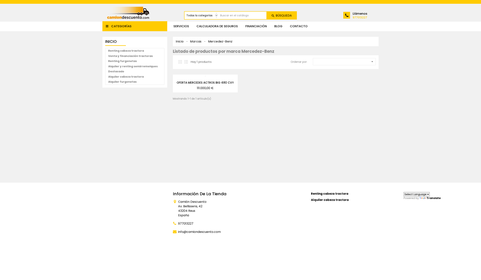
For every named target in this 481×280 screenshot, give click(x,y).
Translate (434, 198)
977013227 (360, 17)
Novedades (255, 224)
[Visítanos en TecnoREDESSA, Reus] (132, 133)
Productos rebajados (262, 216)
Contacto (299, 26)
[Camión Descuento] (135, 194)
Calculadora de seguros (217, 26)
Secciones (253, 194)
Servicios (181, 26)
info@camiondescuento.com (199, 232)
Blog (278, 26)
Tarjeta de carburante (263, 209)
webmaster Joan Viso (171, 246)
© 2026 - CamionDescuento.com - (129, 246)
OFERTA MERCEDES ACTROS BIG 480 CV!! (205, 83)
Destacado (116, 71)
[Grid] (180, 61)
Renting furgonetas (122, 61)
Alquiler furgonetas (122, 82)
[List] (186, 61)
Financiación (256, 26)
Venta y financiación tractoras (130, 56)
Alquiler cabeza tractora (126, 77)
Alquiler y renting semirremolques (133, 66)
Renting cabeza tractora (126, 51)
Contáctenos (256, 231)
